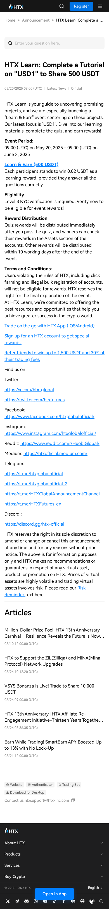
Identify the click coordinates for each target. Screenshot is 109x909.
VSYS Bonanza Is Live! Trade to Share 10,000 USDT (49, 689)
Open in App (54, 893)
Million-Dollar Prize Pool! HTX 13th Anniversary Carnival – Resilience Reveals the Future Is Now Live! (52, 633)
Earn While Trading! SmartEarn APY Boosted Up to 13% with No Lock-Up (53, 745)
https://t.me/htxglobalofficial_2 (35, 483)
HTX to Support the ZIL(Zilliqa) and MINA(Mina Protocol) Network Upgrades (52, 661)
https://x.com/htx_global (29, 389)
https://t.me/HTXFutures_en (32, 504)
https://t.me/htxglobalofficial (33, 473)
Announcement (35, 20)
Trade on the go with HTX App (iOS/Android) (49, 325)
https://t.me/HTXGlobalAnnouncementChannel (52, 494)
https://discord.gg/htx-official (34, 524)
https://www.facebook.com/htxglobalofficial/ (49, 416)
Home (9, 20)
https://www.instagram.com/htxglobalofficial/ (50, 433)
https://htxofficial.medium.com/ (55, 453)
